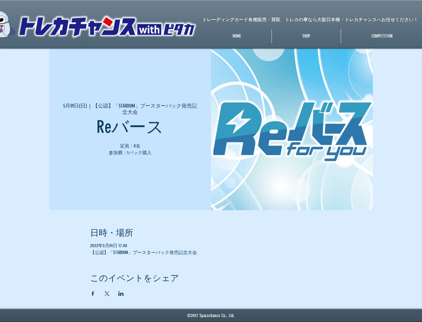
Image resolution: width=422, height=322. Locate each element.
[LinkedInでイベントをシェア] (121, 293)
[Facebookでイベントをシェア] (93, 293)
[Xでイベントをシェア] (107, 293)
